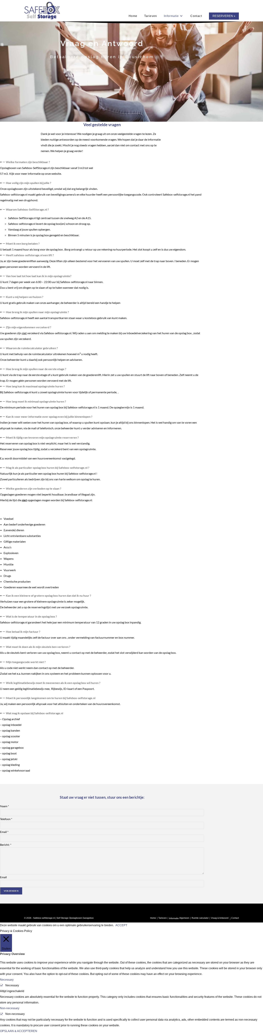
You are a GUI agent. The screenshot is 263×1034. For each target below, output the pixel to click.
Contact (235, 918)
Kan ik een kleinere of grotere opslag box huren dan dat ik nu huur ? (48, 595)
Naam (4, 806)
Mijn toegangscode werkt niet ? (26, 662)
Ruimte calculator (200, 918)
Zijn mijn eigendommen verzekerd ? (28, 327)
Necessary (12, 985)
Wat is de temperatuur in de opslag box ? (31, 616)
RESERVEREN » (224, 15)
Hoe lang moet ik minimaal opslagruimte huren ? (36, 401)
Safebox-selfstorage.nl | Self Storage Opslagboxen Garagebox (63, 918)
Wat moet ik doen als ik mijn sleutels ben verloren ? (38, 646)
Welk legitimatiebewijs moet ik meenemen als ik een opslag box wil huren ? (53, 682)
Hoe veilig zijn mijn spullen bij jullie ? (28, 182)
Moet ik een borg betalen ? (23, 243)
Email (4, 831)
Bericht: (5, 844)
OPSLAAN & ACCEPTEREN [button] (18, 1031)
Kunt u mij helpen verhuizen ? (24, 297)
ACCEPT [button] (121, 925)
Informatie (174, 918)
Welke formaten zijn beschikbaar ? (28, 162)
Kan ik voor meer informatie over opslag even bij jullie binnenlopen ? (49, 416)
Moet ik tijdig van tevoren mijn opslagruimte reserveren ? (42, 437)
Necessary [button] (7, 979)
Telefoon (6, 819)
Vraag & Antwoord (219, 918)
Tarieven (162, 918)
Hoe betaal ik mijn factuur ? (23, 631)
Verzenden (11, 890)
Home (153, 918)
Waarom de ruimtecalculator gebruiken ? (32, 348)
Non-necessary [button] (9, 1008)
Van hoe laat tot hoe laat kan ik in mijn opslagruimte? (38, 276)
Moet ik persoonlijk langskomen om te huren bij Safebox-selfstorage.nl (50, 698)
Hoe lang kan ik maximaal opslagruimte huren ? (35, 386)
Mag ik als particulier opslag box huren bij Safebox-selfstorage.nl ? (47, 467)
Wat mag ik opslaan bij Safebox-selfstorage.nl (34, 713)
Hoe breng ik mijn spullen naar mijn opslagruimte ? (37, 312)
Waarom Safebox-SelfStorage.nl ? (27, 209)
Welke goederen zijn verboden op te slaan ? (33, 488)
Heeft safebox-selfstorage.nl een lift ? (30, 255)
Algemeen (184, 918)
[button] (102, 162)
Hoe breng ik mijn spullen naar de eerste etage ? (36, 369)
